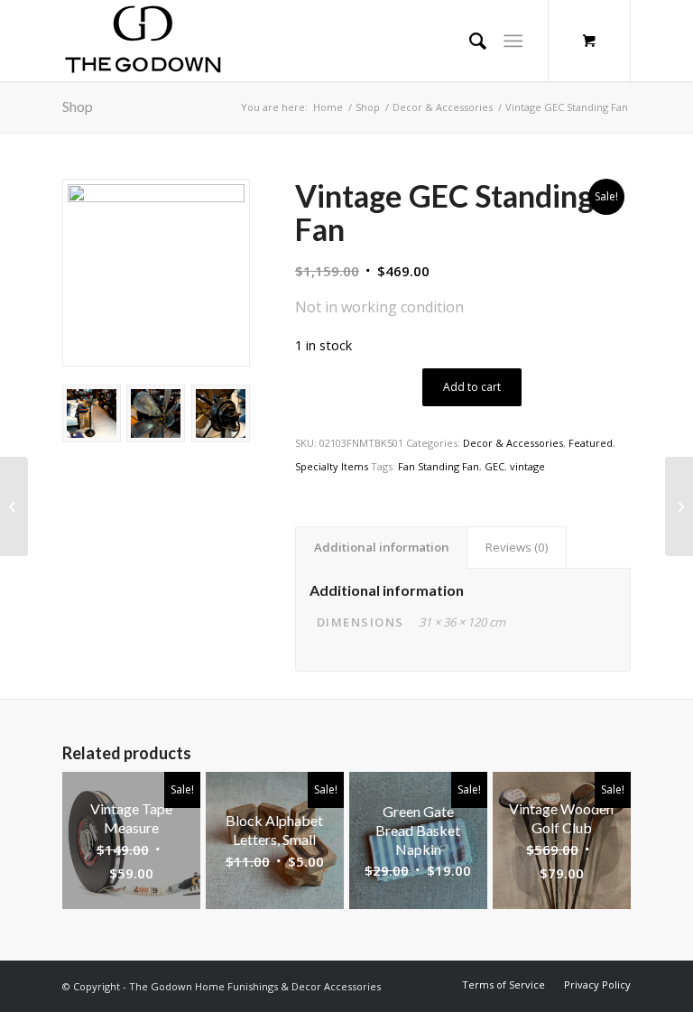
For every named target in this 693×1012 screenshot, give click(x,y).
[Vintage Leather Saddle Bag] (14, 506)
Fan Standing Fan (438, 466)
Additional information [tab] (381, 547)
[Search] (468, 40)
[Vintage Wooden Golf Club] (679, 506)
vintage (527, 466)
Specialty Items (331, 466)
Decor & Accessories (513, 443)
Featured (590, 443)
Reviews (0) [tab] (517, 547)
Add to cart (472, 387)
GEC (494, 466)
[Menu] (513, 40)
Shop (77, 106)
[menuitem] (503, 984)
